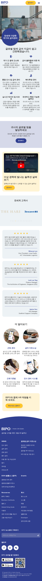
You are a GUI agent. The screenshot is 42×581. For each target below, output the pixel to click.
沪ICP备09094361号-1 (24, 575)
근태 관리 (11, 348)
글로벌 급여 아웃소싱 (28, 441)
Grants (23, 476)
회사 (22, 493)
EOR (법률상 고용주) (9, 476)
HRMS (4, 441)
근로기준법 (11, 378)
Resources (6, 493)
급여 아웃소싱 (30, 348)
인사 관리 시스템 (31, 378)
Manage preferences (19, 160)
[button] (30, 3)
